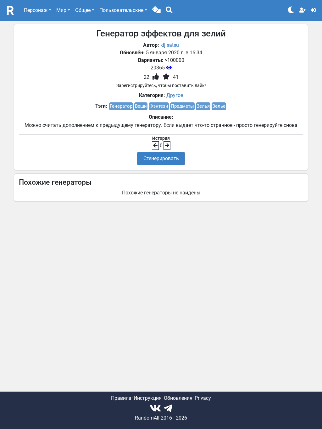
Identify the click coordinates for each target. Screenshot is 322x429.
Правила (121, 398)
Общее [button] (83, 10)
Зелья (203, 106)
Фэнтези (158, 106)
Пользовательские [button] (121, 10)
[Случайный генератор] (156, 10)
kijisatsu (169, 45)
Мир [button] (61, 10)
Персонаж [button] (35, 10)
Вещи (141, 106)
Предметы (182, 106)
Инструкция (148, 398)
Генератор (121, 106)
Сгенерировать (161, 158)
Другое (174, 95)
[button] (156, 10)
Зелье (218, 106)
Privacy (203, 398)
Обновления (178, 398)
